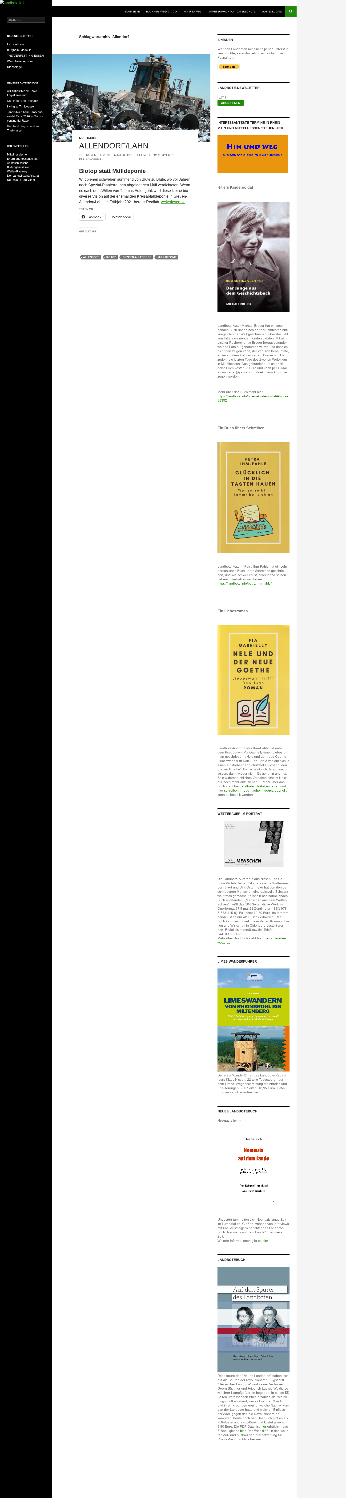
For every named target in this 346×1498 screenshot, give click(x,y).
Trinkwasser (27, 106)
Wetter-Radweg (17, 171)
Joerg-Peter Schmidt (133, 155)
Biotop (111, 257)
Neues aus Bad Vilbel (21, 180)
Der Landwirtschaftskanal (23, 175)
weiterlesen (173, 202)
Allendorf (91, 257)
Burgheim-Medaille (19, 50)
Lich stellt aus (15, 44)
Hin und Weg (192, 11)
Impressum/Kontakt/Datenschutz (232, 11)
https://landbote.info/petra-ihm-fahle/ (244, 583)
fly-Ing (11, 106)
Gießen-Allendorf (137, 257)
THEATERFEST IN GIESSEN (25, 55)
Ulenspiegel (15, 67)
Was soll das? (272, 11)
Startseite (132, 11)
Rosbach (32, 101)
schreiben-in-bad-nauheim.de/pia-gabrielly (255, 790)
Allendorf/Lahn (114, 145)
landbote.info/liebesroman (260, 786)
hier (265, 1241)
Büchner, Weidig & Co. (161, 11)
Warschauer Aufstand (20, 61)
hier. (256, 1092)
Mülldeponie (167, 257)
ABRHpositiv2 (16, 91)
